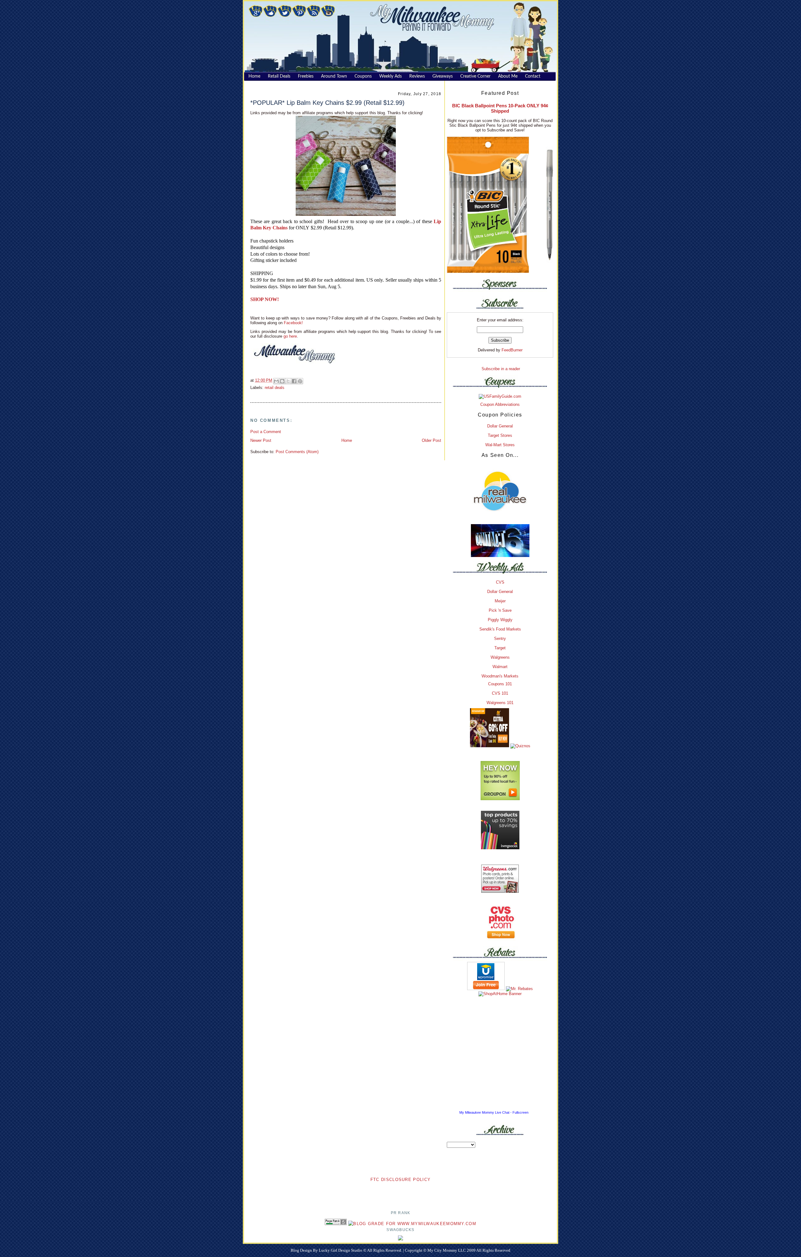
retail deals (274, 387)
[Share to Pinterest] (300, 381)
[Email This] (276, 381)
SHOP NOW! (264, 299)
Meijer (500, 601)
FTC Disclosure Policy (400, 1179)
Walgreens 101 (500, 702)
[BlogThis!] (282, 381)
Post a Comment (265, 431)
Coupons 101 (500, 684)
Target (500, 648)
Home (346, 440)
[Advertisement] (400, 1192)
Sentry (500, 638)
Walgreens (500, 657)
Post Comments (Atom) (297, 451)
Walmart (500, 666)
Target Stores (500, 435)
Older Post (431, 440)
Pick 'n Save (500, 610)
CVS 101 (500, 693)
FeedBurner (512, 350)
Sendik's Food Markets (500, 629)
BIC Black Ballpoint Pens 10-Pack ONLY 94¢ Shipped (500, 108)
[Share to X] (288, 381)
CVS (500, 582)
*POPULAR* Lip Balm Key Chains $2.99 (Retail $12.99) (327, 102)
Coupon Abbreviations (500, 404)
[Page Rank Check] (336, 1223)
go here (290, 336)
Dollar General (500, 426)
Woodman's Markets (500, 676)
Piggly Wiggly (500, 619)
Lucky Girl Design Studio (341, 1250)
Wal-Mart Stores (500, 444)
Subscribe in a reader (501, 368)
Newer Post (260, 440)
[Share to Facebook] (294, 381)
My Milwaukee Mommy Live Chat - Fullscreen (493, 1112)
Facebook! (293, 322)
